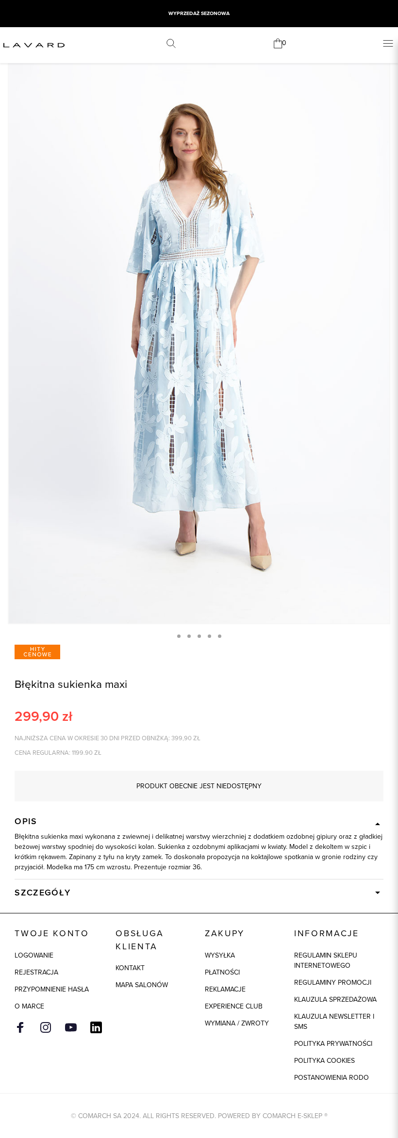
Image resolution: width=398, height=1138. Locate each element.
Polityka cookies (324, 1061)
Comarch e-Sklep (292, 1116)
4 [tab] (209, 636)
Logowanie (34, 955)
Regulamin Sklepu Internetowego (325, 960)
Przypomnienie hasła (52, 989)
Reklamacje (225, 989)
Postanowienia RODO (331, 1078)
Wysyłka (220, 955)
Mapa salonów (142, 985)
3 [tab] (199, 636)
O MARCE (29, 1006)
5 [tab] (219, 636)
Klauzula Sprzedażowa (335, 999)
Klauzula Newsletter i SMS (334, 1021)
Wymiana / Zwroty (237, 1023)
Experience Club (234, 1006)
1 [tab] (179, 636)
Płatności (222, 972)
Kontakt (130, 968)
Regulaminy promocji (332, 982)
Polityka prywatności (333, 1044)
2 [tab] (189, 636)
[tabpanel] (199, 337)
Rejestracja (36, 972)
